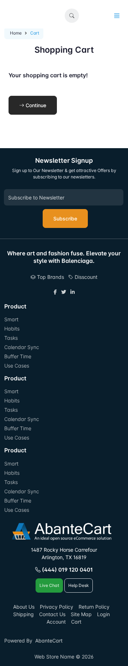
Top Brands (50, 277)
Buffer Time (17, 356)
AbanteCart (49, 641)
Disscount (85, 277)
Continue (35, 105)
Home (16, 33)
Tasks (11, 338)
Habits (12, 329)
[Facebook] (55, 292)
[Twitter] (63, 292)
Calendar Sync (21, 347)
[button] (72, 16)
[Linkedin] (72, 292)
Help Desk (78, 585)
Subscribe (65, 218)
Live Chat (49, 585)
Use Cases (16, 366)
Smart (11, 319)
